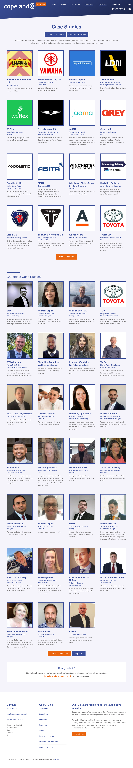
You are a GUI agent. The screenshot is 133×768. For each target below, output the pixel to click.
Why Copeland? (66, 256)
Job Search (41, 4)
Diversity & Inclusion (46, 736)
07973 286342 (118, 8)
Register (78, 653)
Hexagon (57, 759)
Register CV (75, 4)
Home (54, 4)
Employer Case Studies (55, 34)
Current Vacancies (59, 653)
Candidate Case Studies (77, 34)
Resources (116, 4)
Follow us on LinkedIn (15, 719)
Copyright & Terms (46, 747)
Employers (103, 4)
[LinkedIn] (130, 9)
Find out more (79, 734)
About (63, 4)
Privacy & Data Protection (48, 741)
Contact (128, 4)
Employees (89, 4)
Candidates (43, 714)
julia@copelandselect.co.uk (57, 676)
